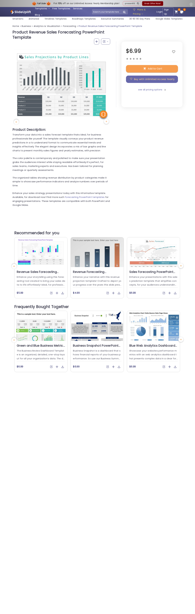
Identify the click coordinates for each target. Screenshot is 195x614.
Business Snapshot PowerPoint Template (96, 348)
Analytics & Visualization (47, 26)
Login (159, 11)
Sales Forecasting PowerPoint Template (151, 274)
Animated (34, 18)
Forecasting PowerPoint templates (85, 197)
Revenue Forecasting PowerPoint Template (89, 274)
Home (15, 26)
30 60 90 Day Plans (139, 18)
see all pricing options (150, 89)
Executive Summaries (112, 18)
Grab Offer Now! (152, 3)
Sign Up (166, 12)
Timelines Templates (55, 18)
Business (26, 26)
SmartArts (17, 18)
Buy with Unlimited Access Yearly (154, 79)
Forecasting (69, 26)
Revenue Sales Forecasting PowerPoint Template (37, 274)
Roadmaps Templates (84, 18)
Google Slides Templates (169, 18)
